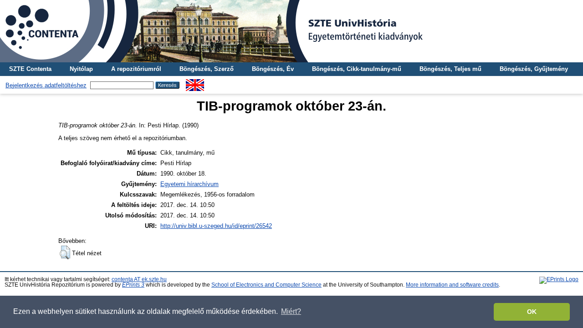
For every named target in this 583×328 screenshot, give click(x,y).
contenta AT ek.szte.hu (139, 279)
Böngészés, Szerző (206, 69)
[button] (65, 252)
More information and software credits (452, 285)
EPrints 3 (133, 285)
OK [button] (532, 311)
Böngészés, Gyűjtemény (534, 69)
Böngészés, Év (273, 69)
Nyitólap (81, 69)
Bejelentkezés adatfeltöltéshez (46, 85)
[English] (195, 82)
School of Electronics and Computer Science (266, 285)
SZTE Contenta (30, 69)
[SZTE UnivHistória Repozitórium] (291, 31)
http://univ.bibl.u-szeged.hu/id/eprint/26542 (216, 225)
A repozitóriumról (136, 69)
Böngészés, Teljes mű (450, 69)
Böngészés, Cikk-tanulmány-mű (356, 69)
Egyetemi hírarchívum (189, 184)
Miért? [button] (291, 311)
